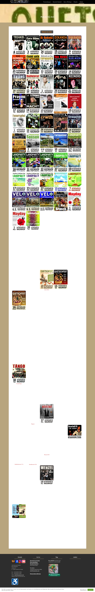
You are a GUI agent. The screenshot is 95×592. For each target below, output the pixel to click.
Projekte (76, 2)
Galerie (81, 2)
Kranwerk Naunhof (57, 2)
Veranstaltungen (47, 2)
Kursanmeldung (34, 562)
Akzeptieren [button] (90, 589)
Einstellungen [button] (83, 589)
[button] (47, 32)
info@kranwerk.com (19, 575)
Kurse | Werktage (68, 2)
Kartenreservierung (35, 560)
